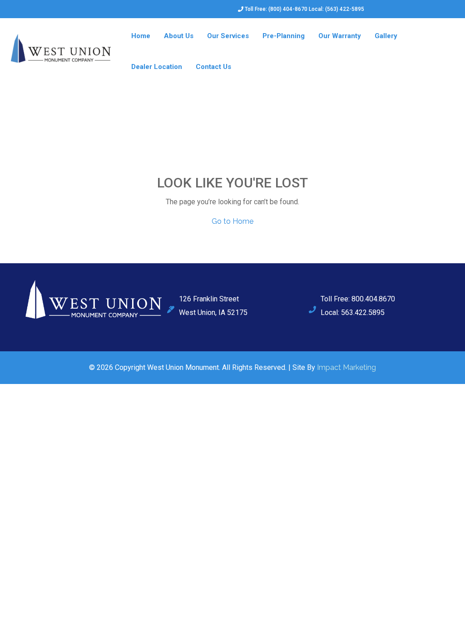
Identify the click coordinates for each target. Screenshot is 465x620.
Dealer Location (156, 67)
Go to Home (232, 221)
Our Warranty (339, 36)
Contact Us (213, 67)
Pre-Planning (283, 36)
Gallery (386, 36)
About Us (178, 36)
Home (140, 36)
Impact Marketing (346, 367)
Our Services (228, 36)
